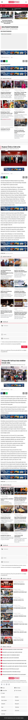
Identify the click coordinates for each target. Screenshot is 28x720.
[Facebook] (2, 684)
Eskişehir (7, 28)
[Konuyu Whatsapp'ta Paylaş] (7, 61)
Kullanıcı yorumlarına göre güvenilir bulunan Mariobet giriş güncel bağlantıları (20, 499)
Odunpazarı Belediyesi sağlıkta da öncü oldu (6, 93)
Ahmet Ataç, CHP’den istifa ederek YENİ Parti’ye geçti (16, 5)
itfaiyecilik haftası (13, 481)
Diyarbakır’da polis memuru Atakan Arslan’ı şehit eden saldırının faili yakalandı (20, 313)
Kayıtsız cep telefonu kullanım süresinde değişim (20, 271)
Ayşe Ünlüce (7, 253)
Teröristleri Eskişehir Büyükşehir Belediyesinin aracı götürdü (7, 22)
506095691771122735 (5, 129)
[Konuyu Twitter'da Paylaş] (4, 61)
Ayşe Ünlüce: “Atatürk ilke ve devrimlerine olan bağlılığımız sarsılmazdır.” (20, 93)
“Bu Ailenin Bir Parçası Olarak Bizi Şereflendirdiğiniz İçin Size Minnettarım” (7, 272)
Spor (9, 109)
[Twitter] (4, 684)
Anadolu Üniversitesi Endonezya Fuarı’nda (6, 518)
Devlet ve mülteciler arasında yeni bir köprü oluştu (19, 131)
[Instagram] (7, 684)
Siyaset (23, 109)
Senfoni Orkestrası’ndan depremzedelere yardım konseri (6, 312)
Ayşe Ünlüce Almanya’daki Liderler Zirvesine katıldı (20, 518)
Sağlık (9, 89)
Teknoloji (19, 267)
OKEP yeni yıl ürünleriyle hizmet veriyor (6, 292)
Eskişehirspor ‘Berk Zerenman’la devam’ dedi (6, 112)
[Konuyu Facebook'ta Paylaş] (2, 61)
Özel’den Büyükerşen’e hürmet (19, 112)
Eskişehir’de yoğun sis (6, 535)
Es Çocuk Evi (7, 481)
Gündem (20, 109)
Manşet (6, 89)
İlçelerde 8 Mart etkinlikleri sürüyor (7, 499)
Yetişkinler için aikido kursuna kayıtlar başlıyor (20, 292)
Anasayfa (3, 28)
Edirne (11, 253)
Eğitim (2, 514)
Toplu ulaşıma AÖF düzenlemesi (18, 536)
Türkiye (15, 309)
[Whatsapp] (9, 684)
